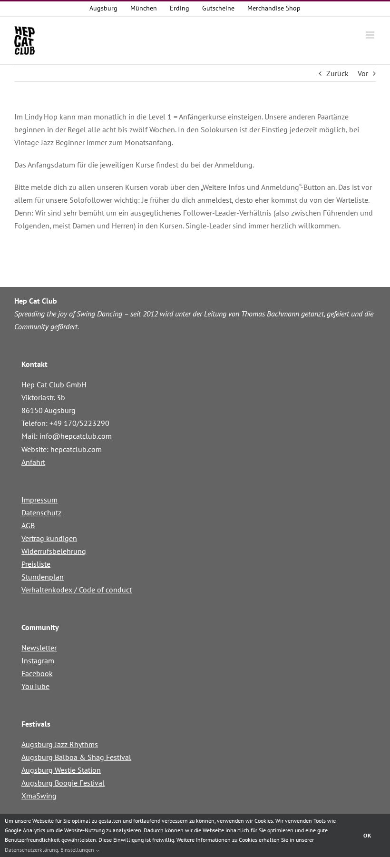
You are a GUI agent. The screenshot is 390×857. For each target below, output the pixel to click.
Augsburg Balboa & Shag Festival (76, 757)
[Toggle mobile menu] (371, 35)
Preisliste (35, 564)
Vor (363, 73)
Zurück (337, 73)
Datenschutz (41, 512)
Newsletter (39, 647)
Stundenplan (42, 576)
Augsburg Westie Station (61, 770)
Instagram (37, 660)
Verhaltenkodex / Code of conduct (76, 589)
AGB (28, 525)
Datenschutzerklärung (31, 849)
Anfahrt (33, 462)
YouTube (35, 686)
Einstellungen (78, 849)
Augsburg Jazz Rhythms (59, 744)
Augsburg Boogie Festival (63, 783)
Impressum (39, 499)
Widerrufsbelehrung (53, 551)
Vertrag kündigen (49, 538)
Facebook (37, 673)
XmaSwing (39, 795)
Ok (367, 835)
